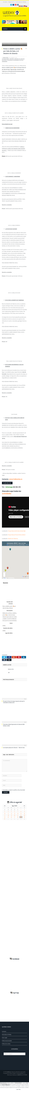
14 (17, 813)
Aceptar (12, 1089)
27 (4, 809)
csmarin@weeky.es (15, 479)
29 (11, 809)
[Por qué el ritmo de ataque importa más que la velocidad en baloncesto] (14, 691)
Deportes (12, 59)
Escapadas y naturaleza (7, 60)
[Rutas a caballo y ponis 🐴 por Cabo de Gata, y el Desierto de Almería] (14, 40)
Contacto (4, 1031)
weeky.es (9, 1072)
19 (11, 815)
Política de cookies (6, 1043)
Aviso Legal (4, 1037)
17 (4, 815)
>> (24, 806)
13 (14, 813)
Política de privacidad (7, 1040)
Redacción (5, 57)
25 (8, 817)
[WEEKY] (14, 13)
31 (17, 809)
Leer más (18, 1089)
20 (14, 815)
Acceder (5, 2)
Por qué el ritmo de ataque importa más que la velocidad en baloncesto (14, 701)
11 (8, 813)
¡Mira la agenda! (15, 802)
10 (4, 813)
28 (8, 809)
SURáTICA (19, 1075)
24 (4, 817)
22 (20, 815)
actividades (6, 493)
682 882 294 (7, 483)
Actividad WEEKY (5, 59)
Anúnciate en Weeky (21, 2)
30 (14, 809)
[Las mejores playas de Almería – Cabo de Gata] (14, 737)
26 (11, 817)
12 (11, 813)
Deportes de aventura (19, 59)
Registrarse (11, 2)
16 (24, 813)
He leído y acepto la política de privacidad (14, 790)
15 (20, 813)
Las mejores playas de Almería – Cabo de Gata (14, 747)
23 (24, 815)
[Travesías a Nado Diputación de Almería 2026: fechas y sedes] (14, 714)
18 (8, 815)
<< (4, 806)
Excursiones (16, 60)
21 (17, 815)
